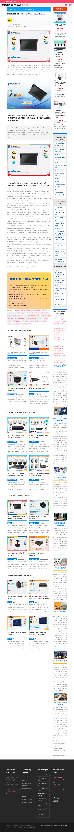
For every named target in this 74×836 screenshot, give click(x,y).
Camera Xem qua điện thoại (42, 794)
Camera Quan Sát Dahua (26, 790)
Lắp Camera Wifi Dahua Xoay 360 (59, 260)
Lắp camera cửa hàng (42, 789)
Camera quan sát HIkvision (26, 784)
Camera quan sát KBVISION (26, 779)
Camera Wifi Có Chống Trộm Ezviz (60, 233)
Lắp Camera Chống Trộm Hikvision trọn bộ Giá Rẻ (59, 273)
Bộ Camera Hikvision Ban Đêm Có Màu (60, 288)
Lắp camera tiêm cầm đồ (42, 799)
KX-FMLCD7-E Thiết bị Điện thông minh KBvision (26, 14)
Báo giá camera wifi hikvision (59, 150)
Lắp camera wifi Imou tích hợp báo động (60, 253)
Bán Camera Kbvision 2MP (27, 9)
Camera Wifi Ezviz (26, 802)
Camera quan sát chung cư (42, 810)
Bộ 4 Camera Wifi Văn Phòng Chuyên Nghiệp (28, 318)
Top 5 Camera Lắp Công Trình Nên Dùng (60, 187)
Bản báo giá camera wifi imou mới (60, 240)
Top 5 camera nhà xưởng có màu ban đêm (60, 165)
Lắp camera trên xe (42, 784)
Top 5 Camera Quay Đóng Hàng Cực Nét (60, 157)
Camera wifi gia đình (42, 779)
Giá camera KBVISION (60, 825)
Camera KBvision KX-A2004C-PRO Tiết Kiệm (60, 83)
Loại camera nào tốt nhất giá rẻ (60, 144)
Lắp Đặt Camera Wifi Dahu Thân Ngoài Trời (59, 226)
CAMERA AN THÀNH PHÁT (12, 1)
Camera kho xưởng (41, 815)
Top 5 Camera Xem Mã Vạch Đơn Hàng (60, 195)
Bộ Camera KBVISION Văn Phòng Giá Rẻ (59, 54)
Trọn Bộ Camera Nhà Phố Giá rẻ (22, 324)
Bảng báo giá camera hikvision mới (59, 173)
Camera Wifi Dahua (58, 246)
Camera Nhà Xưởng (43, 775)
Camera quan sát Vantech (26, 795)
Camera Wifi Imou (26, 799)
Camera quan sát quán (42, 805)
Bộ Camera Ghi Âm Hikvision (59, 295)
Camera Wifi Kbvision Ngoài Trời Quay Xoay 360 (59, 211)
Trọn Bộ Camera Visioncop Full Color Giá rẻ (59, 302)
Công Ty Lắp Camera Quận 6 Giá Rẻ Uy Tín (27, 310)
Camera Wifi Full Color (59, 219)
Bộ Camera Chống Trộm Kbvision (60, 281)
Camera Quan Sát (14, 5)
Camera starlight (57, 777)
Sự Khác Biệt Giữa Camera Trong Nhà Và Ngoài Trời (60, 418)
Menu (70, 5)
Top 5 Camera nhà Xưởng (60, 180)
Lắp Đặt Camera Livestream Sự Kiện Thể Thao (60, 477)
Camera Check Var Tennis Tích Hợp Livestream (60, 524)
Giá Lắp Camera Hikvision (32, 315)
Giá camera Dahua (46, 825)
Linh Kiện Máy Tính (13, 9)
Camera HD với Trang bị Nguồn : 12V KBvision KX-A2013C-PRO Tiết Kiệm (60, 114)
